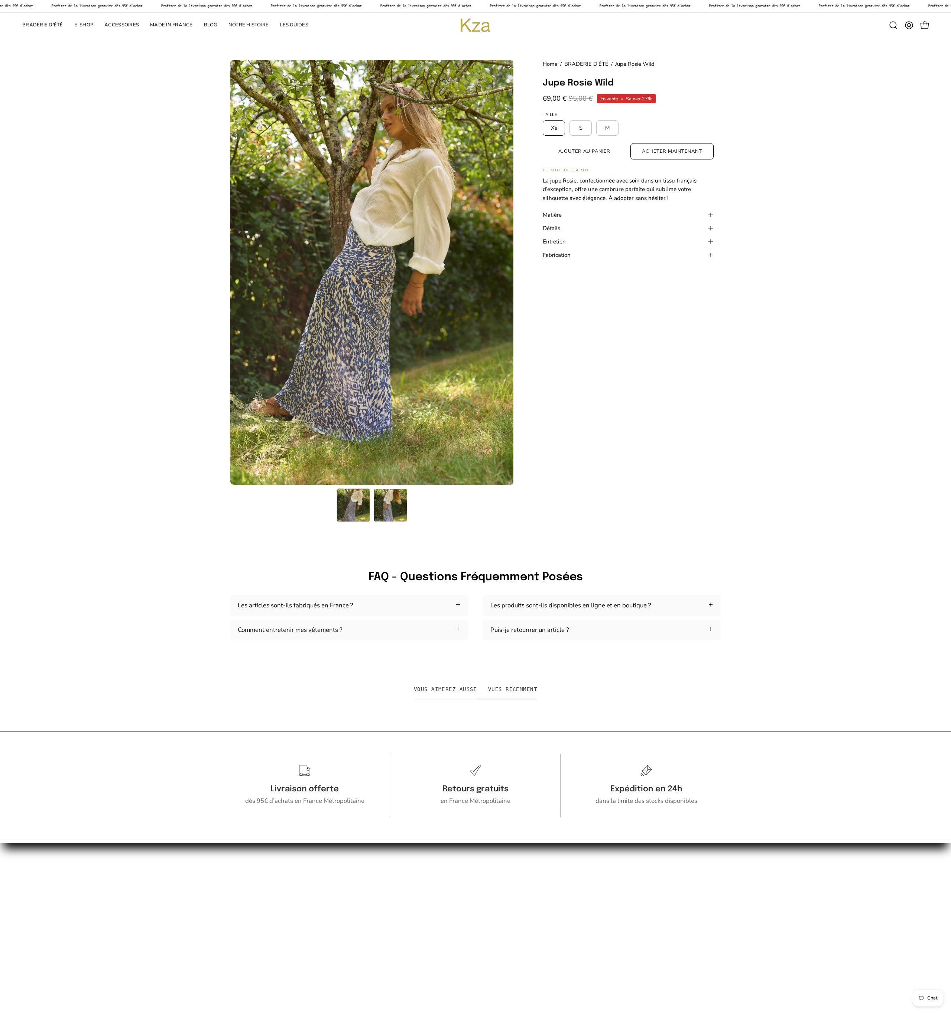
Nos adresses (248, 910)
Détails (551, 228)
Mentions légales (254, 936)
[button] (43, 25)
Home (550, 64)
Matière (552, 215)
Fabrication (557, 255)
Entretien (554, 241)
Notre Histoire (249, 884)
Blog (236, 897)
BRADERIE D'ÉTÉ (586, 64)
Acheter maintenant (672, 151)
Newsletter (246, 948)
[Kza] (475, 25)
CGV (236, 923)
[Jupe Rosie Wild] (353, 505)
